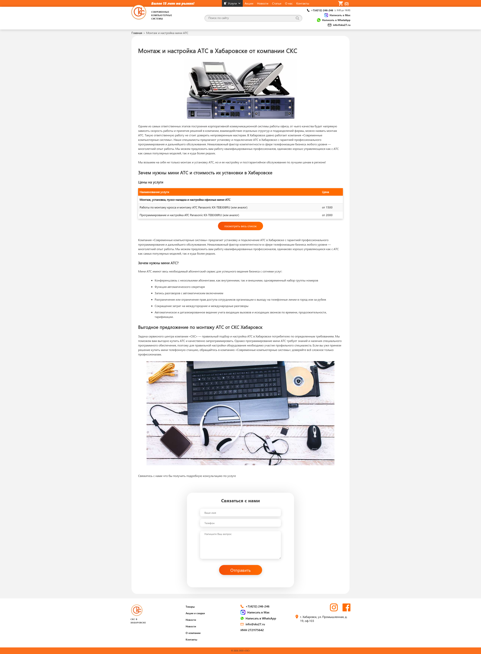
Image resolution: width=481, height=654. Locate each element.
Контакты (191, 639)
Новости (191, 620)
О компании (193, 633)
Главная (137, 33)
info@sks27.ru (341, 25)
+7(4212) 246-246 (330, 10)
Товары (190, 606)
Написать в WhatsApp (336, 20)
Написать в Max (340, 15)
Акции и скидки (195, 613)
